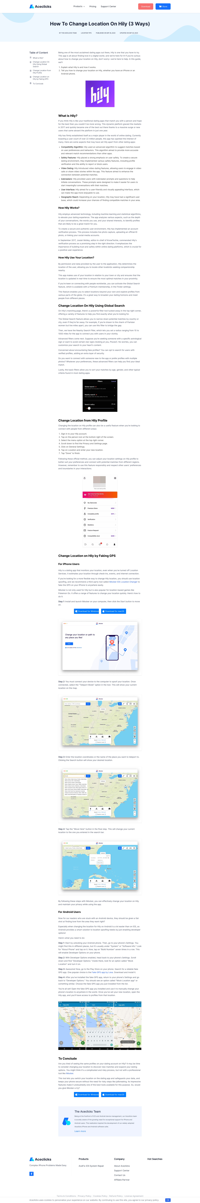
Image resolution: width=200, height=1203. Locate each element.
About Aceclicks (122, 1166)
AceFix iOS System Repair (91, 1166)
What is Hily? (38, 58)
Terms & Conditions (66, 1196)
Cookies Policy (100, 1196)
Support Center (108, 6)
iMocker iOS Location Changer (123, 582)
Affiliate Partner (122, 1180)
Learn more (80, 1131)
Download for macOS (114, 611)
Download (145, 6)
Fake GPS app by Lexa (102, 972)
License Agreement (134, 1196)
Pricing (92, 6)
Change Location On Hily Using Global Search (41, 64)
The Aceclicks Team (69, 33)
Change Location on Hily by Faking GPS (41, 78)
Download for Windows (88, 611)
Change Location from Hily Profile (42, 71)
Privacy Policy (84, 1196)
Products (78, 6)
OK (167, 1200)
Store (164, 6)
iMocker (69, 1073)
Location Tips (86, 33)
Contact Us (119, 1175)
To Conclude (38, 84)
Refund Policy (116, 1196)
